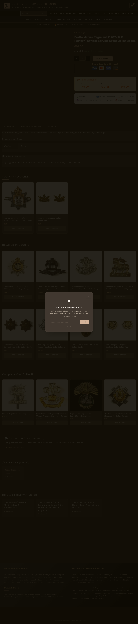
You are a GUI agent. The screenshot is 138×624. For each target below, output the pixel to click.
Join (84, 322)
